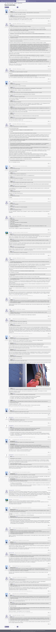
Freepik (25, 631)
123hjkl (10, 23)
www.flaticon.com (29, 631)
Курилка (15, 3)
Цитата (50, 66)
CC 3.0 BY (34, 631)
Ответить (7, 7)
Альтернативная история (32, 630)
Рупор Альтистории (10, 3)
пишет (14, 11)
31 (20, 7)
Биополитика (20, 3)
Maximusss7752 (11, 490)
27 (14, 7)
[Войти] (54, 1)
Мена (10, 201)
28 (16, 7)
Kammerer (10, 232)
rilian (9, 81)
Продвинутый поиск (32, 1)
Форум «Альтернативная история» (8, 1)
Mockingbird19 (11, 417)
